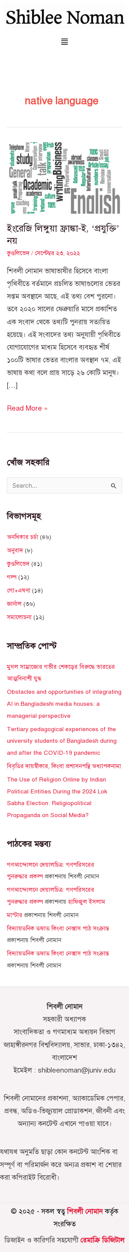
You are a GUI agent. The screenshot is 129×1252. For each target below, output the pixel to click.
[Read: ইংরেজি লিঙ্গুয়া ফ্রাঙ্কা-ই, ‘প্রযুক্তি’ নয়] (64, 177)
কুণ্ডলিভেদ (18, 253)
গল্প (12, 577)
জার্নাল (14, 604)
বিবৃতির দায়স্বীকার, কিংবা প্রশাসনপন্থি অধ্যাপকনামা (64, 766)
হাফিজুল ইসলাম (86, 901)
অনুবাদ (15, 550)
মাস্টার (14, 915)
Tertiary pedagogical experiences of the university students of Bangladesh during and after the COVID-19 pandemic (62, 740)
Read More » (27, 407)
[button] (64, 41)
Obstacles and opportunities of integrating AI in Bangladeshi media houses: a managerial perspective (64, 703)
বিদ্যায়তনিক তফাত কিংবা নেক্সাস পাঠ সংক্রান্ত (58, 928)
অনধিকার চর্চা (22, 537)
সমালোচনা (19, 617)
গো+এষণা (18, 590)
